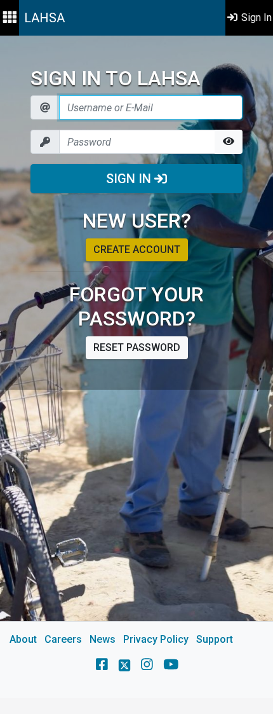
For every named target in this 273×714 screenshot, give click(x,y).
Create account (136, 250)
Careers (63, 639)
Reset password (136, 347)
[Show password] (229, 142)
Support (214, 639)
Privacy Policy (156, 639)
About (23, 639)
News (103, 639)
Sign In (130, 178)
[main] (136, 367)
